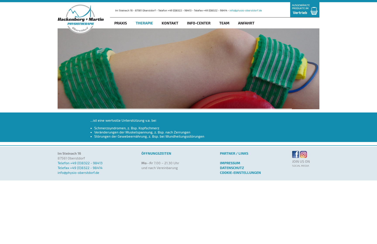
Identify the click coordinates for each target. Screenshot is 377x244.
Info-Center (199, 23)
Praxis (120, 23)
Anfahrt (246, 23)
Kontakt (170, 23)
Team (224, 23)
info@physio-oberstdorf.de (246, 10)
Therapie (144, 23)
